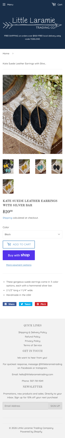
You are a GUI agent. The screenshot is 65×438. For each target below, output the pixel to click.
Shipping (7, 217)
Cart (59, 4)
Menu (10, 4)
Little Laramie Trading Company (35, 427)
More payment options (18, 264)
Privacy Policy (32, 340)
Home (6, 53)
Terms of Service (32, 345)
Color (6, 227)
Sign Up (55, 406)
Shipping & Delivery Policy (32, 332)
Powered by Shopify (31, 431)
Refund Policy (32, 336)
